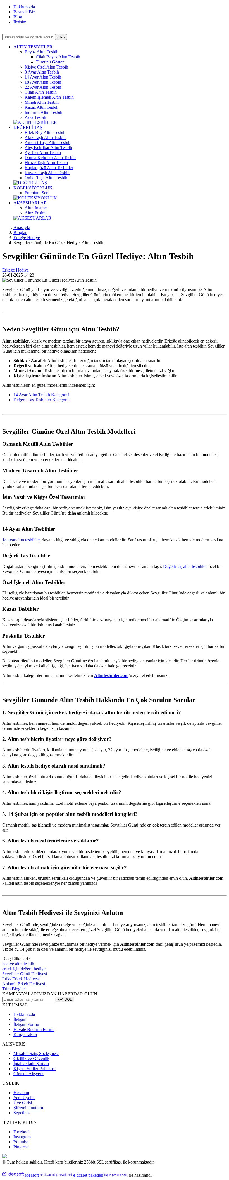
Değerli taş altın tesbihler (184, 566)
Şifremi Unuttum (28, 1107)
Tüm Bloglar (13, 989)
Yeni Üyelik (24, 1097)
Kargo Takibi (25, 1034)
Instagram (22, 1136)
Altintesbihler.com (111, 675)
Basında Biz (24, 12)
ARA (61, 37)
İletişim (19, 22)
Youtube (20, 1141)
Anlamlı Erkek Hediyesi (23, 983)
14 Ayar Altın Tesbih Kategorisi (41, 394)
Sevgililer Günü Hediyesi (24, 973)
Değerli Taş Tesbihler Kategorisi (41, 399)
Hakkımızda (24, 6)
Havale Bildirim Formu (33, 1029)
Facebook (22, 1131)
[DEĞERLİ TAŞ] (30, 182)
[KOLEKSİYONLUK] (35, 197)
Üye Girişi (22, 1102)
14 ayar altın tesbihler (21, 539)
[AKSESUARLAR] (32, 218)
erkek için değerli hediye (24, 968)
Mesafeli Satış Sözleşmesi (36, 1053)
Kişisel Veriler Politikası (34, 1068)
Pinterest (20, 1146)
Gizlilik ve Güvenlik (31, 1058)
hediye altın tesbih (18, 963)
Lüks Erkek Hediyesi (21, 978)
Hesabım (21, 1092)
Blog (17, 17)
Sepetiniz (21, 1112)
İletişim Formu (26, 1024)
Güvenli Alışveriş (28, 1073)
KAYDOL (64, 999)
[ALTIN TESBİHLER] (35, 122)
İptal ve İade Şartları (31, 1063)
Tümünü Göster (50, 62)
